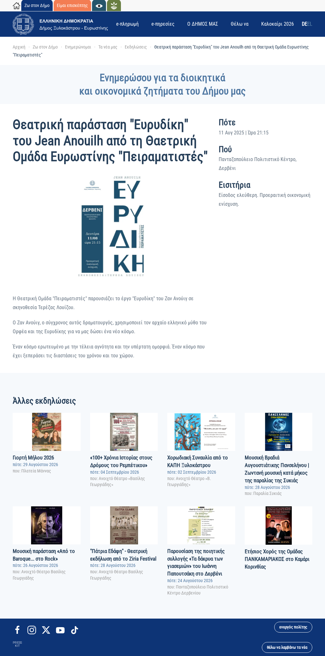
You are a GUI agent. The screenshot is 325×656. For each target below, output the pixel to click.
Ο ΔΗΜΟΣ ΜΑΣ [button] (202, 24)
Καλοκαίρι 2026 (277, 24)
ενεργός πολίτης (293, 627)
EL (309, 24)
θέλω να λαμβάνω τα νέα (287, 647)
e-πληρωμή (127, 24)
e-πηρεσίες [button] (163, 24)
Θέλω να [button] (240, 24)
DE (304, 24)
